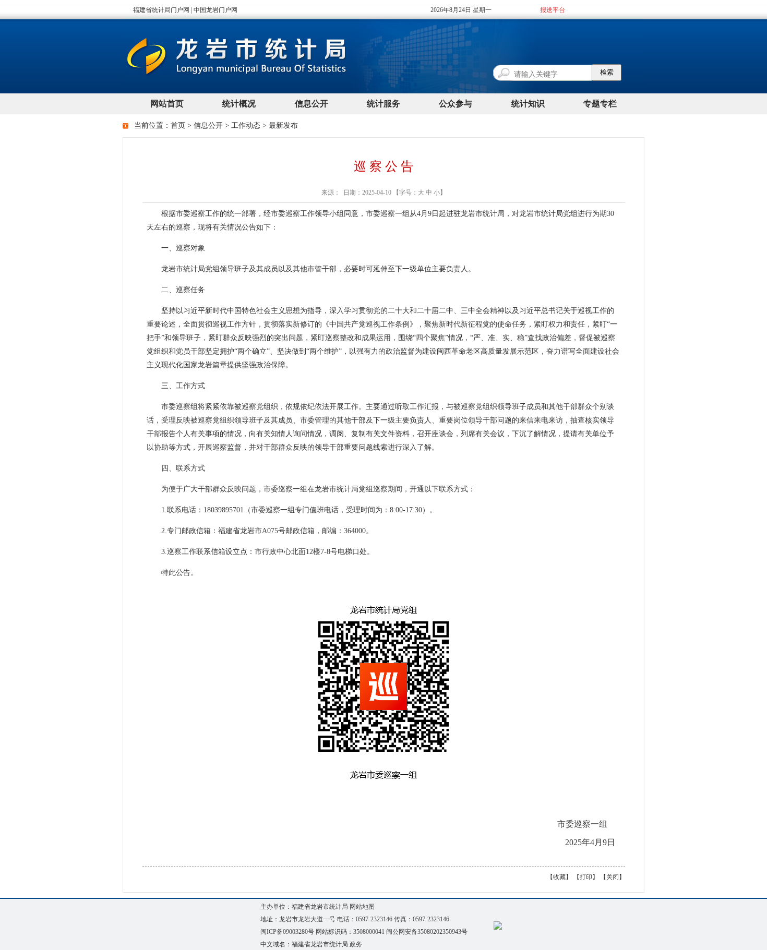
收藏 (559, 877)
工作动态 (245, 125)
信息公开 (208, 125)
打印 (586, 877)
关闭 (612, 877)
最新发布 (283, 125)
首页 (178, 125)
